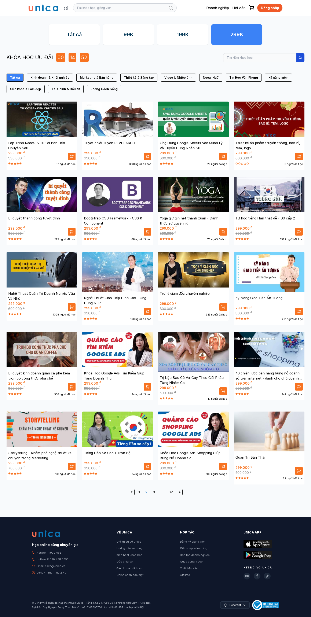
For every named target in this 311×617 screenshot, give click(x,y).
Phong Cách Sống (104, 89)
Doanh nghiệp (217, 8)
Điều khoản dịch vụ (129, 568)
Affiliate (185, 575)
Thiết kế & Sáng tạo (139, 77)
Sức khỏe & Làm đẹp (25, 89)
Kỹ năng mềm (278, 77)
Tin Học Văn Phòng (243, 77)
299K (236, 34)
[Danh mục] (66, 8)
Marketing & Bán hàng (96, 77)
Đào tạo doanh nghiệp (195, 555)
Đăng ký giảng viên (192, 541)
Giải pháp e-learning (193, 548)
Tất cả (74, 34)
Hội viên (238, 8)
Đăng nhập (270, 8)
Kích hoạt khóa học (129, 555)
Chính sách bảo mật (130, 575)
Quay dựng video (191, 561)
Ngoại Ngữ (211, 77)
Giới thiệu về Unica (129, 541)
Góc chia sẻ (125, 561)
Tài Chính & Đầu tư (66, 89)
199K (183, 34)
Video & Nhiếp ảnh (178, 77)
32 (171, 492)
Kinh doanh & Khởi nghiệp (49, 77)
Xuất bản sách (190, 568)
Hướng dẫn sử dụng (130, 548)
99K (128, 34)
